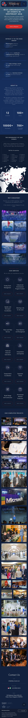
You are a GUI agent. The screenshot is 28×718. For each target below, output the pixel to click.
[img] (24, 4)
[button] (14, 26)
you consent (4, 716)
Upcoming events (14, 3)
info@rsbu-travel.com (14, 681)
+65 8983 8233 (16, 688)
